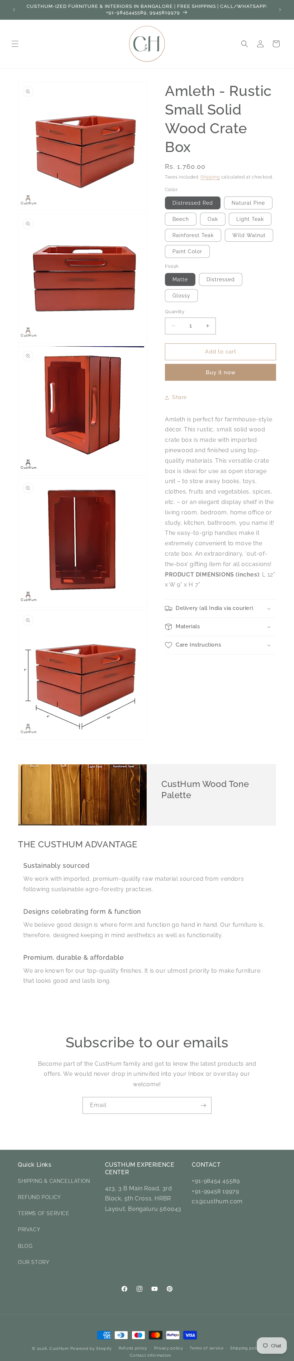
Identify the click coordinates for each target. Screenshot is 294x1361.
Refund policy (133, 1348)
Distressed (221, 279)
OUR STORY (33, 1262)
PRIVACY (29, 1229)
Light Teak (250, 219)
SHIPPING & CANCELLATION (54, 1181)
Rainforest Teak (193, 235)
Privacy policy (168, 1348)
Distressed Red (192, 203)
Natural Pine (248, 203)
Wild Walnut (249, 235)
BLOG (25, 1246)
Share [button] (179, 397)
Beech (180, 219)
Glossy (181, 295)
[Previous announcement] (14, 10)
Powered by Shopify (91, 1348)
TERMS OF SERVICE (44, 1213)
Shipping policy (246, 1348)
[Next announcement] (280, 10)
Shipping (210, 177)
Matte (180, 279)
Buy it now (221, 372)
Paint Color (187, 251)
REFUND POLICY (39, 1197)
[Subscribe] (203, 1105)
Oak (213, 219)
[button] (15, 44)
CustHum (59, 1348)
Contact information (150, 1355)
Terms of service (206, 1348)
